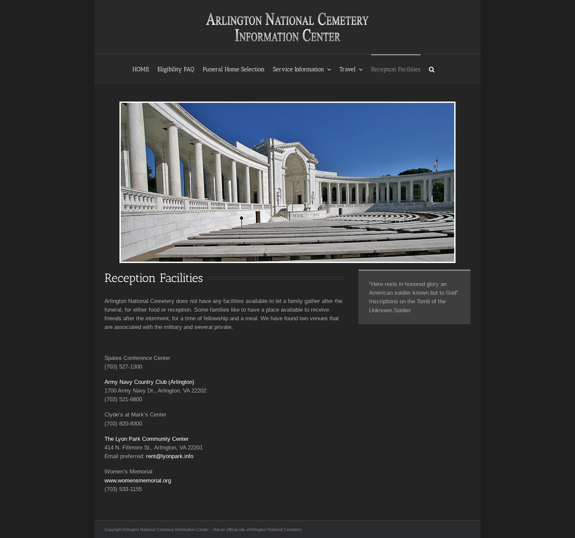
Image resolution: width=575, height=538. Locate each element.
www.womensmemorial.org (137, 480)
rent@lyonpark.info (169, 456)
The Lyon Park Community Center (146, 439)
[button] (432, 68)
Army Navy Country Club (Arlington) (149, 382)
